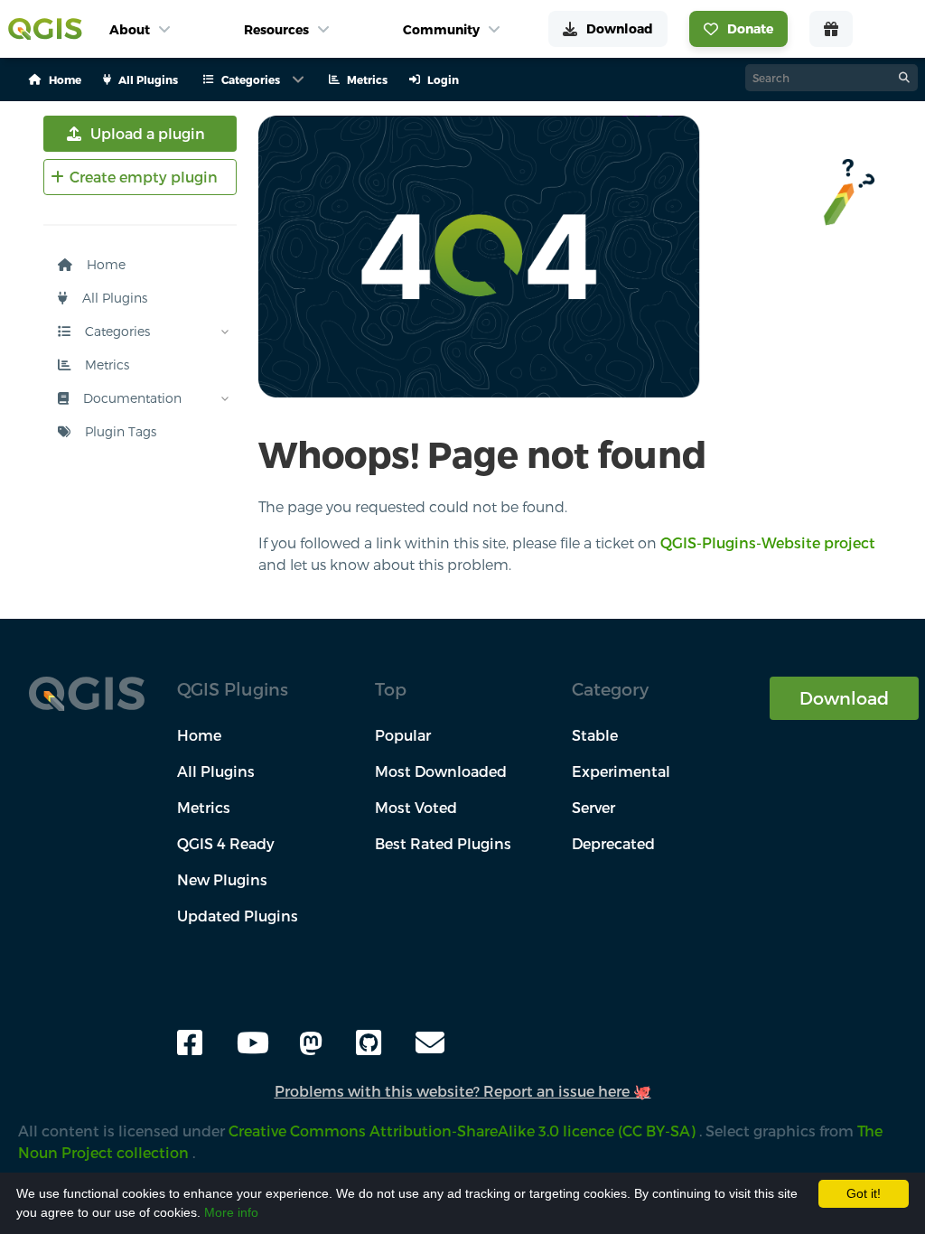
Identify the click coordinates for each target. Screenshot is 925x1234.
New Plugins (222, 879)
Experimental (621, 771)
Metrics (105, 364)
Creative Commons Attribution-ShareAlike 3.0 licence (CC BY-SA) (464, 1130)
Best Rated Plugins (443, 843)
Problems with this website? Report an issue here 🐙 (463, 1090)
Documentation (130, 398)
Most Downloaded (441, 771)
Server (593, 807)
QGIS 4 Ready (226, 843)
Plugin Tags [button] (118, 431)
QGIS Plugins (232, 688)
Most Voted (416, 807)
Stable (595, 734)
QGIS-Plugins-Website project (767, 542)
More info (231, 1212)
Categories (115, 331)
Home (104, 264)
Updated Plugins (237, 915)
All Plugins (113, 297)
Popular (403, 734)
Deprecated (613, 843)
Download (844, 697)
